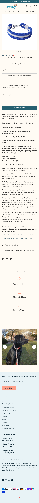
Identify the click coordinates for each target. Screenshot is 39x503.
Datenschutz (6, 416)
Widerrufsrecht (7, 413)
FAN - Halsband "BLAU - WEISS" (26, 12)
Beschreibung (6, 123)
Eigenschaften (18, 123)
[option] (19, 32)
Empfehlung (30, 123)
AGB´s (4, 419)
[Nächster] (37, 52)
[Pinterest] (12, 480)
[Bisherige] (2, 52)
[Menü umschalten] (3, 6)
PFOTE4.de (8, 498)
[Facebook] (3, 480)
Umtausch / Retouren (9, 410)
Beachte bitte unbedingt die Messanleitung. (14, 77)
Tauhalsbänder (12, 12)
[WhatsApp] (9, 480)
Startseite (4, 12)
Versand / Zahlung (8, 407)
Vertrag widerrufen (8, 429)
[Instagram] (6, 480)
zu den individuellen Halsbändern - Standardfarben (18, 235)
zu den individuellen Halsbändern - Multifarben (17, 238)
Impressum (5, 426)
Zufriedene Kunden (8, 404)
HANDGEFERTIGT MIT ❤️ (8, 55)
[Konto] (30, 5)
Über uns (5, 401)
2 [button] (18, 51)
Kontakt (4, 422)
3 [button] (20, 51)
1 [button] (16, 51)
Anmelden (8, 388)
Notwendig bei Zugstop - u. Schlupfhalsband (14, 87)
